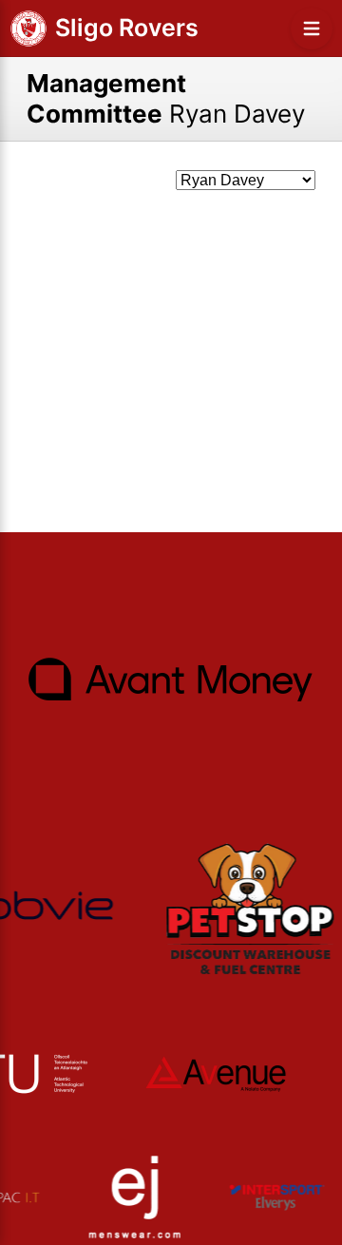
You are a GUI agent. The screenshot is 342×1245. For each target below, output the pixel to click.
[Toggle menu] (311, 28)
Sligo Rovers (127, 27)
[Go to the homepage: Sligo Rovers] (29, 29)
